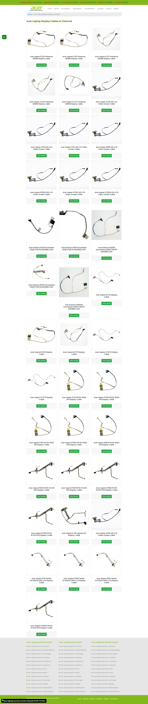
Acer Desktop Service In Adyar (103, 672)
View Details (41, 65)
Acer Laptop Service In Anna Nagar (39, 654)
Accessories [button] (65, 9)
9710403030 (109, 2)
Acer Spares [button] (77, 9)
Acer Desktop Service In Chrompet (104, 680)
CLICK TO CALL (39, 701)
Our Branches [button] (89, 9)
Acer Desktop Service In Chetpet (104, 676)
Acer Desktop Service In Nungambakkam (106, 650)
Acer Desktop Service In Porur (103, 669)
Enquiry (116, 9)
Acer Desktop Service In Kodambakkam (106, 691)
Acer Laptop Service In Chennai (38, 646)
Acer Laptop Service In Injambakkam (40, 688)
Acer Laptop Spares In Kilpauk (70, 684)
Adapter (99, 699)
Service (56, 9)
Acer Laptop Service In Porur (37, 669)
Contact (109, 9)
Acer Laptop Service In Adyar (37, 672)
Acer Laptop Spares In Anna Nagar (71, 654)
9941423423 (75, 2)
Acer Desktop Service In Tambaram (105, 661)
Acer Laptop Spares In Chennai (70, 646)
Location (100, 9)
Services (86, 699)
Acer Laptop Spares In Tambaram (71, 661)
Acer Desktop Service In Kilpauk (103, 684)
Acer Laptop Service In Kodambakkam (41, 691)
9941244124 (92, 2)
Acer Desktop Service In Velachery (104, 665)
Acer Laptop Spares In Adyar (69, 672)
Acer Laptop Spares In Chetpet (70, 676)
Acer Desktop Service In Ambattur (104, 657)
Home (50, 9)
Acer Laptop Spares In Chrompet (71, 680)
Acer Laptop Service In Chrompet (39, 680)
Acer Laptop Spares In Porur (69, 669)
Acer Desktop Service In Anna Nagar (105, 654)
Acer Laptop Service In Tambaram (39, 661)
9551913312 (124, 2)
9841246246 (37, 2)
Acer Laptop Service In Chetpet (38, 676)
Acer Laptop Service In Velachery (39, 665)
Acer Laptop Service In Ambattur (39, 657)
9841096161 (56, 2)
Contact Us (114, 699)
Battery (92, 699)
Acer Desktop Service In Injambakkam (105, 688)
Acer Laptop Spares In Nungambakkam (73, 650)
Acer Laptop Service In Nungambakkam (41, 650)
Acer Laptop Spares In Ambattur (71, 657)
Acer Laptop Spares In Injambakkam (72, 688)
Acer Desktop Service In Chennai (104, 646)
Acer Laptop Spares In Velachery (71, 665)
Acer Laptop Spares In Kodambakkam (73, 691)
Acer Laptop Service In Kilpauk (38, 684)
